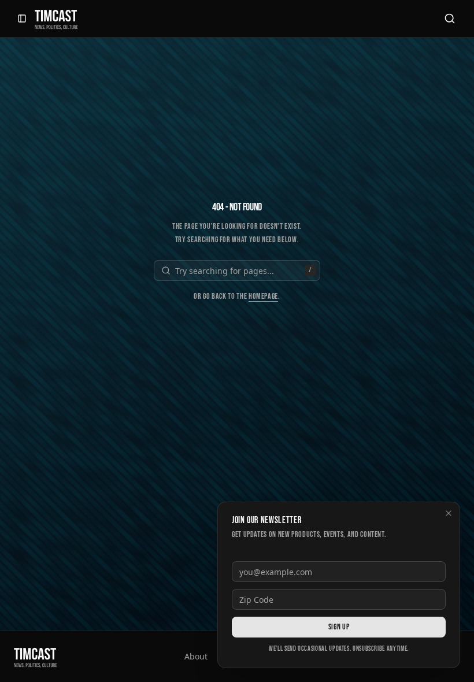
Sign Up (338, 627)
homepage (263, 296)
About (196, 656)
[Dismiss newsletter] (449, 513)
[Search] (449, 18)
